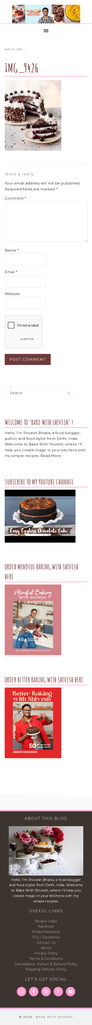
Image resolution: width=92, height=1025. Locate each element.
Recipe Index (46, 921)
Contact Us (46, 943)
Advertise (46, 926)
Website (12, 294)
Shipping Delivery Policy (46, 969)
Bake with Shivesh (46, 14)
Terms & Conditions (46, 959)
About (46, 948)
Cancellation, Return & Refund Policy (46, 964)
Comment (16, 198)
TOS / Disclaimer (46, 937)
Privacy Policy (46, 953)
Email (11, 272)
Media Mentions (46, 932)
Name (12, 250)
